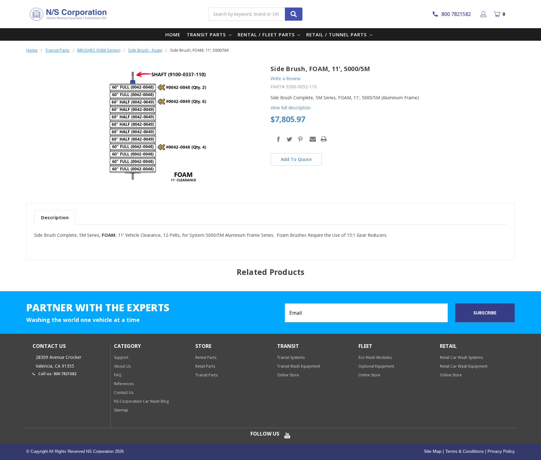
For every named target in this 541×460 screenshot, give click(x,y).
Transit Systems (291, 357)
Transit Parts (207, 34)
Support (121, 357)
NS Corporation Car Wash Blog (141, 401)
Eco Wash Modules (375, 357)
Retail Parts (205, 366)
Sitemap (121, 410)
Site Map (432, 451)
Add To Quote (296, 159)
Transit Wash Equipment (298, 366)
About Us (122, 366)
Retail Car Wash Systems (461, 357)
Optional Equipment (376, 366)
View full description (290, 108)
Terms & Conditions (464, 451)
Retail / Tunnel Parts (337, 34)
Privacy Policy (500, 451)
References (124, 383)
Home (172, 34)
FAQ (117, 375)
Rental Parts (205, 357)
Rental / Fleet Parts (267, 34)
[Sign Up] (484, 14)
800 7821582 (456, 14)
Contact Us (123, 392)
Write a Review (285, 78)
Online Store (288, 375)
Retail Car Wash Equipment (463, 366)
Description (55, 217)
